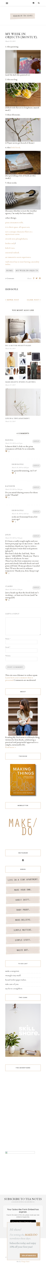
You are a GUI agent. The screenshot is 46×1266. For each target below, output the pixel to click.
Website (8, 656)
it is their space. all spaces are (17, 227)
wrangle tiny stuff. (13, 975)
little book (15, 147)
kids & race (10, 248)
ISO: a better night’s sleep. (18, 345)
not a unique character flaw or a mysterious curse (18, 232)
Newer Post (12, 300)
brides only (10, 243)
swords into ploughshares (16, 238)
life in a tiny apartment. (17, 418)
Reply (36, 441)
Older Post (33, 300)
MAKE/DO (31, 1234)
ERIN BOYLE (11, 289)
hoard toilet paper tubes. (15, 979)
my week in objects (27, 270)
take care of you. (12, 984)
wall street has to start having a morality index (22, 262)
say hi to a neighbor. (14, 988)
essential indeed (12, 252)
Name (8, 639)
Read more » (10, 747)
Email (7, 647)
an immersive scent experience (18, 257)
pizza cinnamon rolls (14, 222)
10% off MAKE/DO (29, 1255)
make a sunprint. (12, 971)
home (9, 270)
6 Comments (9, 278)
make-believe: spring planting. (20, 382)
